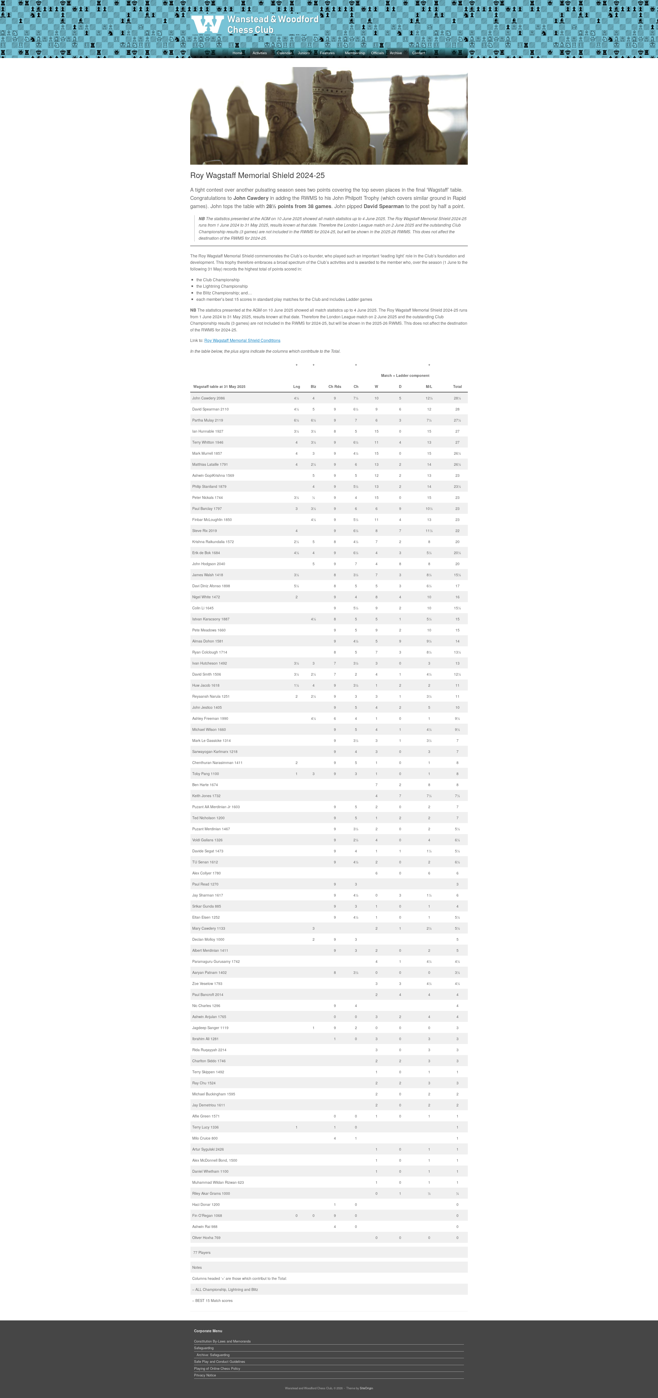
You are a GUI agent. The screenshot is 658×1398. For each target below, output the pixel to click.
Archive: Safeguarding (213, 1354)
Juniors (304, 53)
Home (237, 53)
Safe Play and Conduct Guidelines (219, 1361)
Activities (260, 53)
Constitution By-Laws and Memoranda (222, 1341)
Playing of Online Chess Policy (217, 1368)
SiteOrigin (366, 1388)
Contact (418, 53)
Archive (396, 53)
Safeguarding (204, 1347)
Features (327, 53)
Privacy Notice (205, 1375)
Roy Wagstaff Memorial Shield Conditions (242, 340)
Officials (377, 53)
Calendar (284, 53)
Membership (355, 53)
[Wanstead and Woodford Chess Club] (255, 24)
